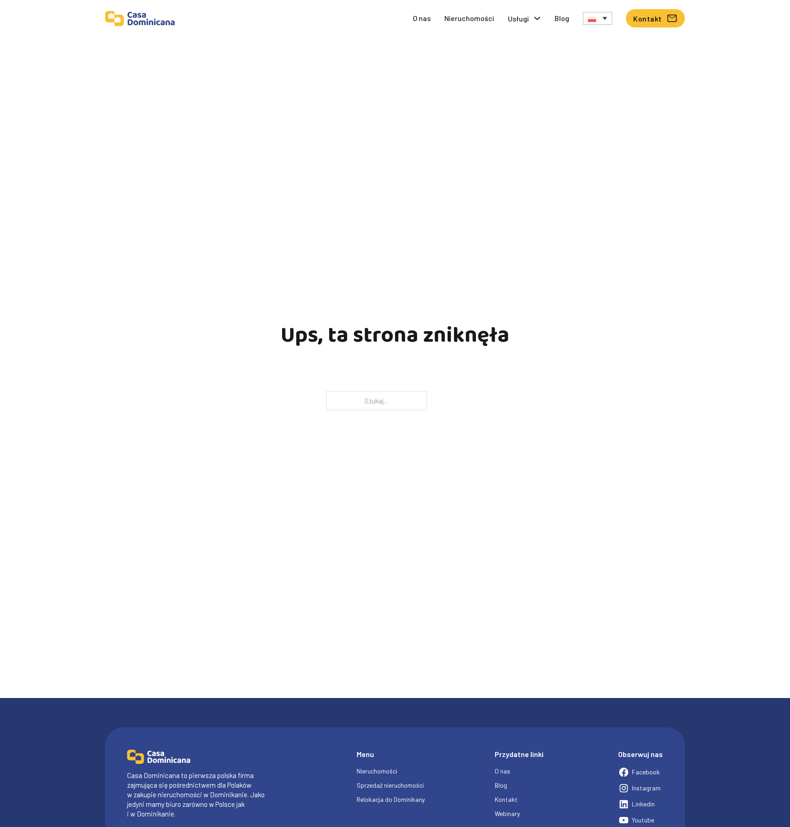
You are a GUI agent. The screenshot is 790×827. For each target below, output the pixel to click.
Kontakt (647, 18)
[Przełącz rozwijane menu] (537, 18)
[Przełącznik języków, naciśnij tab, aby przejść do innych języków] (597, 18)
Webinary (507, 813)
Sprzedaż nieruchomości (390, 785)
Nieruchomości (469, 18)
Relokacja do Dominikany (391, 799)
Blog (562, 18)
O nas (422, 18)
